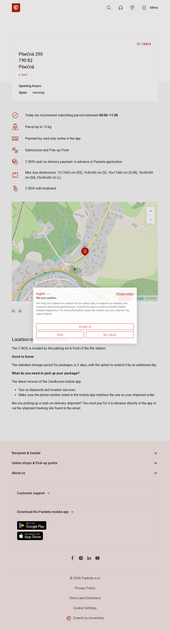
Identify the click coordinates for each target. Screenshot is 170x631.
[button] (43, 293)
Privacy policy (125, 293)
